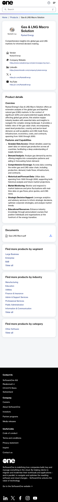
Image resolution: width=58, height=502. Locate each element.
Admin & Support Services (16, 297)
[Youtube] (34, 498)
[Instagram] (27, 498)
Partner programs (10, 417)
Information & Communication (18, 309)
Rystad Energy (27, 35)
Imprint (6, 448)
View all (9, 265)
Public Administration (14, 305)
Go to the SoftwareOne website (16, 486)
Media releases (9, 421)
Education (9, 286)
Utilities (8, 290)
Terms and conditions (12, 438)
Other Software (12, 329)
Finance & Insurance (14, 294)
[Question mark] (49, 2)
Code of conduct (10, 433)
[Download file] (51, 236)
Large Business (12, 254)
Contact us (7, 453)
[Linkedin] (5, 498)
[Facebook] (20, 498)
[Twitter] (12, 498)
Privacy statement (10, 443)
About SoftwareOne (11, 407)
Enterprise (9, 258)
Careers (6, 402)
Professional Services (14, 301)
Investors (7, 412)
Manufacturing (11, 282)
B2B (7, 262)
